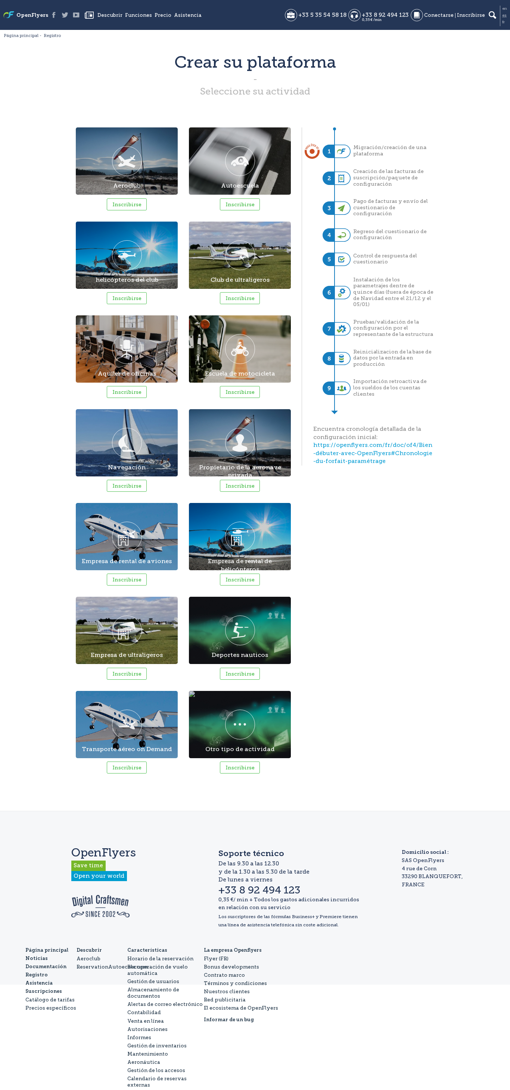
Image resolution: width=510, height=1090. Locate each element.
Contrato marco (224, 975)
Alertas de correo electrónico (165, 1004)
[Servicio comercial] (291, 15)
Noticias (89, 15)
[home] (8, 15)
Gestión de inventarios (157, 1046)
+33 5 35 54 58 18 (322, 15)
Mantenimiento (147, 1054)
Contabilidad (144, 1012)
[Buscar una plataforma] (492, 14)
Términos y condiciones (235, 983)
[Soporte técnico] (354, 15)
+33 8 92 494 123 (385, 15)
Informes (139, 1037)
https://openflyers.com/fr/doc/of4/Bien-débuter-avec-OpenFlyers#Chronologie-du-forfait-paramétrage (372, 453)
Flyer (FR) (216, 958)
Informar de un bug (229, 1020)
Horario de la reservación (160, 958)
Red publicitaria (225, 1000)
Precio (163, 15)
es (504, 15)
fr (503, 22)
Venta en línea (145, 1021)
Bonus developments (231, 967)
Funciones (138, 15)
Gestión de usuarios (153, 981)
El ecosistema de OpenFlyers (241, 1008)
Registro (36, 975)
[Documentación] (417, 15)
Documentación (45, 966)
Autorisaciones (147, 1029)
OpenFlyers (32, 15)
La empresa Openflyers (233, 950)
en (504, 8)
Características (147, 950)
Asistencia (188, 15)
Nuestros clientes (227, 991)
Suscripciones (43, 991)
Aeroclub (88, 958)
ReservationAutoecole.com (112, 967)
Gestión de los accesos (156, 1070)
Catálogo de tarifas (50, 1000)
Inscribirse (471, 15)
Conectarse (439, 15)
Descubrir (109, 15)
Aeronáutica (143, 1062)
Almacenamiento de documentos (153, 992)
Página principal (46, 950)
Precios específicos (50, 1008)
